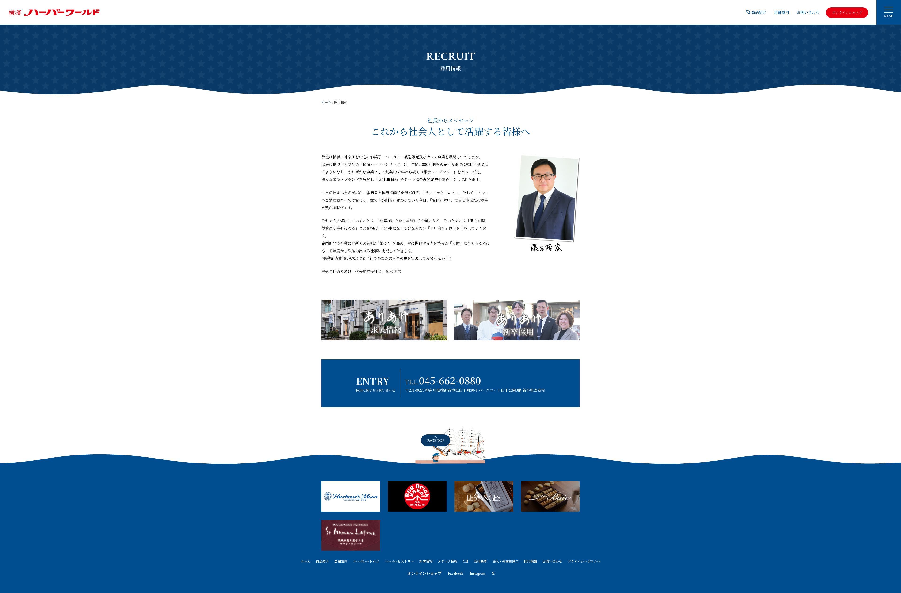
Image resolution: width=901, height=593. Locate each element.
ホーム (326, 102)
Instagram (477, 573)
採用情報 (530, 561)
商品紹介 (758, 12)
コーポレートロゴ (366, 561)
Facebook (455, 573)
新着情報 (425, 561)
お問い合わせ (808, 12)
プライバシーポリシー (584, 561)
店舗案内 (781, 12)
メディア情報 (447, 561)
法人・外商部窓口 (505, 561)
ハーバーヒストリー (399, 561)
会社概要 (480, 561)
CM (465, 561)
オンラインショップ (424, 573)
